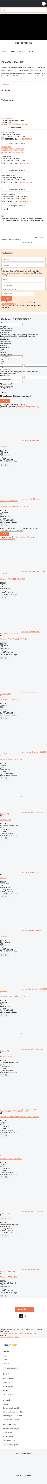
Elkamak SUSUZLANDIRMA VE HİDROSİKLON (19, 1117)
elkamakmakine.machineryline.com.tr (14, 124)
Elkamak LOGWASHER (9, 699)
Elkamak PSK (5, 820)
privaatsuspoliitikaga (26, 302)
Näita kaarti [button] (39, 237)
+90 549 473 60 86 (25, 201)
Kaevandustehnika (7, 1333)
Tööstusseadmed (30, 1333)
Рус (9, 1374)
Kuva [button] (17, 139)
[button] (43, 3)
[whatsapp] (38, 139)
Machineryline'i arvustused (12, 1416)
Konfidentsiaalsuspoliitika (11, 1408)
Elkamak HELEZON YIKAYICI (12, 759)
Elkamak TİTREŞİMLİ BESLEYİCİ (14, 639)
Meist (5, 1356)
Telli (4, 534)
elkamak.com (6, 147)
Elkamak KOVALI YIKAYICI (11, 1159)
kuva (4, 393)
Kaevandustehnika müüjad (9, 1337)
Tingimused (7, 1404)
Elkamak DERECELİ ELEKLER (12, 996)
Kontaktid (6, 1363)
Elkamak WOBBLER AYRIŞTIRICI (14, 506)
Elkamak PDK (5, 1057)
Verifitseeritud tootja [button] (8, 100)
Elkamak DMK (6, 1219)
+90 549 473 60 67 (25, 182)
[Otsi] (44, 10)
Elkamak (3, 446)
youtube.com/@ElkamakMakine (12, 153)
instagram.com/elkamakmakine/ (12, 149)
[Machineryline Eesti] (15, 3)
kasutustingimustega (8, 304)
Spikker (5, 1360)
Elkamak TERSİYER (8, 1277)
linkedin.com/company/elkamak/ (12, 151)
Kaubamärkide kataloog (11, 1419)
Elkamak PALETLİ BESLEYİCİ (12, 579)
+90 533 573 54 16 (25, 139)
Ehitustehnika (19, 1333)
